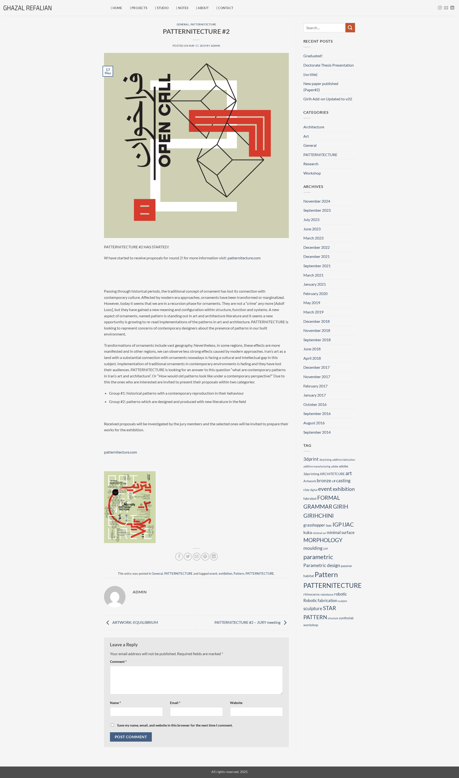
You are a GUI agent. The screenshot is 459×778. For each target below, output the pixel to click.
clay (306, 490)
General (183, 24)
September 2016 (317, 413)
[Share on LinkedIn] (214, 557)
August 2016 (314, 422)
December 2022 (316, 247)
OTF (325, 548)
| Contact (224, 8)
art (348, 473)
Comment (118, 661)
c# (333, 481)
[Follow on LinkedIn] (452, 8)
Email (175, 703)
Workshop (312, 173)
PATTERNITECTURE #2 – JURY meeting (247, 622)
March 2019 (313, 312)
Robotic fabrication (320, 600)
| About (202, 8)
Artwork (309, 481)
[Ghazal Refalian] (27, 8)
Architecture (313, 127)
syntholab (346, 618)
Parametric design (321, 565)
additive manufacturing (316, 466)
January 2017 (314, 395)
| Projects (139, 8)
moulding (312, 548)
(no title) (310, 74)
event (213, 573)
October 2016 (315, 404)
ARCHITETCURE (332, 474)
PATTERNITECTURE (203, 24)
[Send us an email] (446, 8)
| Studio (162, 8)
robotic (340, 593)
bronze (324, 480)
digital (313, 489)
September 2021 (317, 265)
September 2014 (317, 432)
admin (215, 45)
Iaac (329, 525)
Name (115, 703)
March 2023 (313, 238)
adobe (334, 466)
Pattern (239, 573)
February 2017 (315, 386)
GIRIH (340, 506)
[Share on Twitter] (188, 557)
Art (306, 136)
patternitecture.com (244, 258)
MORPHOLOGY (322, 540)
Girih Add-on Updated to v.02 (327, 99)
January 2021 (314, 284)
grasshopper (314, 525)
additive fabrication (343, 459)
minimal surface (341, 532)
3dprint (310, 459)
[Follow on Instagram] (440, 8)
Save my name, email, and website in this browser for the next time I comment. (175, 725)
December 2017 (316, 367)
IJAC (348, 524)
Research (310, 163)
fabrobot (310, 498)
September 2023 (317, 210)
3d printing (325, 459)
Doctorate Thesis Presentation (328, 65)
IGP (337, 524)
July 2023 (311, 219)
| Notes (182, 8)
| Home (116, 8)
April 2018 (312, 358)
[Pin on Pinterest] (205, 557)
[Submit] (350, 27)
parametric (318, 556)
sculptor (342, 600)
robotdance (326, 594)
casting (343, 480)
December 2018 (316, 321)
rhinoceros (311, 594)
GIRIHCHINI (318, 515)
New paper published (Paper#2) (320, 86)
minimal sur (319, 532)
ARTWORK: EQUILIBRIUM (135, 622)
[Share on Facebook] (179, 557)
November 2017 (316, 376)
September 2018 (317, 339)
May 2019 (311, 302)
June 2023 (312, 229)
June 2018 (312, 348)
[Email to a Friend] (197, 557)
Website (236, 703)
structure (333, 618)
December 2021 (316, 256)
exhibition (225, 573)
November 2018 (316, 330)
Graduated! (312, 55)
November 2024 (316, 201)
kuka (307, 532)
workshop (310, 625)
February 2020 (315, 293)
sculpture (312, 608)
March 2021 (313, 275)
